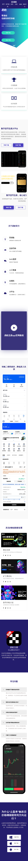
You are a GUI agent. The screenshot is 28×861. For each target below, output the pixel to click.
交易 (16, 4)
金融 (20, 4)
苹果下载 (8, 32)
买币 (3, 4)
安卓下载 (8, 40)
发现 (12, 4)
